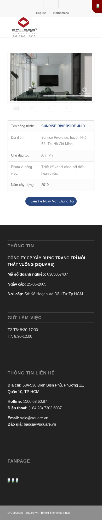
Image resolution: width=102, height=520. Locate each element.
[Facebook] (54, 4)
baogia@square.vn (40, 424)
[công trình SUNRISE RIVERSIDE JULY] (51, 77)
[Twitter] (47, 4)
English (41, 12)
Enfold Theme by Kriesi (55, 512)
